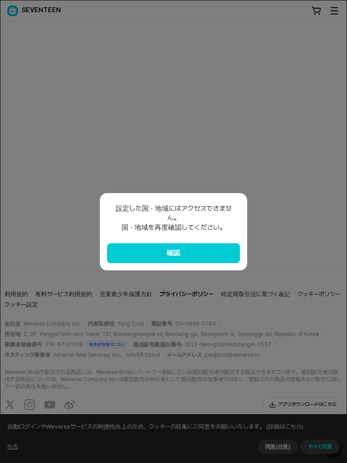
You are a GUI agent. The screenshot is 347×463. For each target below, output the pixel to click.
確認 (173, 253)
